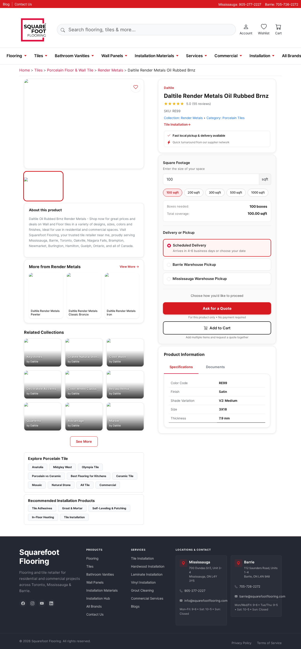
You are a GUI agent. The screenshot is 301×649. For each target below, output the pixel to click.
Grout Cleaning (142, 590)
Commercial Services (147, 598)
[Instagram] (32, 603)
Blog (6, 4)
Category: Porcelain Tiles (225, 118)
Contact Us (23, 4)
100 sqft (172, 192)
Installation (260, 55)
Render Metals (110, 70)
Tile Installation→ (177, 124)
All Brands (94, 606)
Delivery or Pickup (178, 232)
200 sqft (194, 192)
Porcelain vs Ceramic (46, 476)
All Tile (85, 485)
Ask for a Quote (217, 308)
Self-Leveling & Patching (109, 508)
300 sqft (215, 192)
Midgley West (62, 467)
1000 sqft (258, 192)
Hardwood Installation (147, 566)
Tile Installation (74, 517)
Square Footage (176, 162)
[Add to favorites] (136, 87)
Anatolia (37, 467)
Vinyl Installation (143, 582)
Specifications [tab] (181, 367)
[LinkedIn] (51, 603)
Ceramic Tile (124, 476)
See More (84, 441)
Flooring (14, 55)
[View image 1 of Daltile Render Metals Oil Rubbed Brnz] (43, 186)
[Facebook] (23, 603)
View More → (129, 266)
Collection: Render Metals (183, 118)
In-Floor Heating (43, 517)
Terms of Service (269, 643)
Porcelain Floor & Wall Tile (70, 70)
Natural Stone (61, 485)
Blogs (135, 606)
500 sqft (236, 192)
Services (194, 55)
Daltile (169, 88)
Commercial (226, 55)
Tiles (38, 55)
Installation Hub (98, 598)
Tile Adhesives (42, 508)
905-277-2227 (194, 591)
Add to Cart (219, 328)
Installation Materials (154, 55)
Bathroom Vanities (72, 55)
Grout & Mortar (72, 508)
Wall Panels (112, 55)
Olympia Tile (90, 467)
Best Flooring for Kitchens (88, 476)
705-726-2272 (249, 586)
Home (24, 70)
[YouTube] (42, 603)
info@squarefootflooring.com (203, 600)
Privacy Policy (241, 643)
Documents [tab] (215, 367)
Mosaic (37, 485)
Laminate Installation (146, 574)
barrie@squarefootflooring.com (258, 596)
